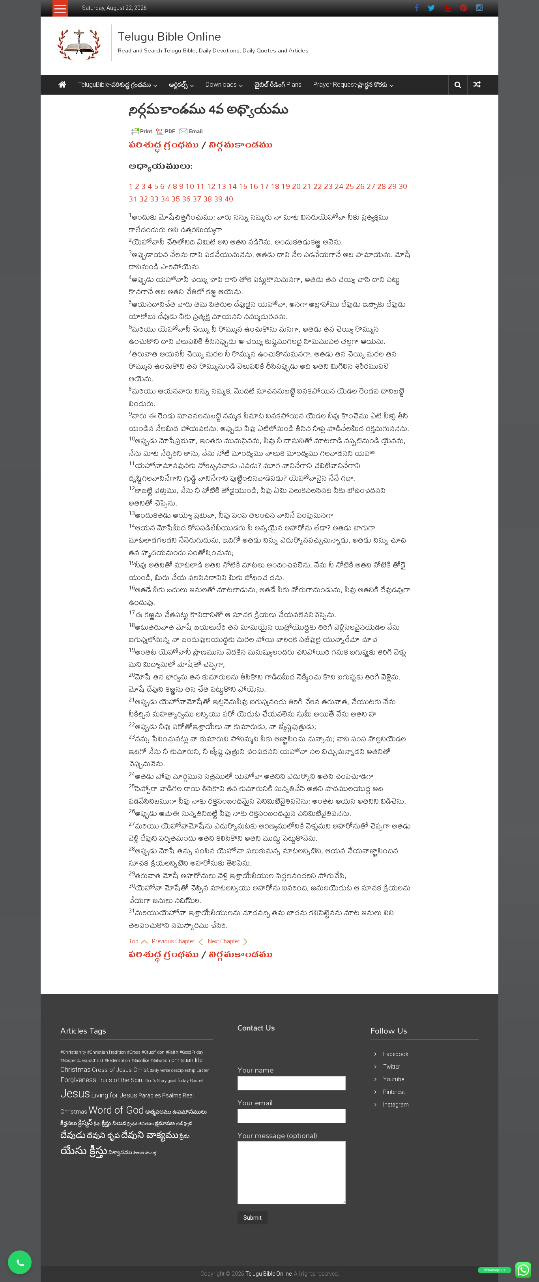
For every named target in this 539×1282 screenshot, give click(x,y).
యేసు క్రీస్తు (83, 1150)
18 (275, 186)
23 (328, 186)
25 (349, 186)
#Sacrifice (140, 1060)
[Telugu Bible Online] (62, 85)
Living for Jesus (114, 1095)
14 (232, 186)
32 (143, 198)
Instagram (396, 1104)
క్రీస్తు (97, 1123)
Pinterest (394, 1092)
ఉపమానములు (189, 1111)
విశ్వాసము (120, 1152)
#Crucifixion (153, 1052)
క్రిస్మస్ (85, 1123)
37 (197, 198)
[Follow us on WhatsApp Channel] (20, 1262)
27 (371, 186)
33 (154, 198)
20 (296, 186)
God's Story (156, 1080)
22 (317, 186)
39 (218, 198)
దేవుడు (73, 1135)
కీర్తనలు (68, 1123)
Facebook (395, 1054)
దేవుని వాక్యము (149, 1134)
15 (243, 186)
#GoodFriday (191, 1052)
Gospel (196, 1080)
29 (392, 186)
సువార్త (150, 1152)
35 (175, 198)
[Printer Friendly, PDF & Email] (167, 131)
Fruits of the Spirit (120, 1080)
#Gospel (68, 1060)
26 (360, 186)
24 (339, 186)
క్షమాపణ (165, 1123)
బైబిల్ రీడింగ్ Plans (278, 84)
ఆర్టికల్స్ (178, 84)
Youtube (393, 1079)
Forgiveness (78, 1080)
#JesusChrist (90, 1060)
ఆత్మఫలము (158, 1111)
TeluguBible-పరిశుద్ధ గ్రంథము (114, 84)
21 (307, 186)
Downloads (221, 84)
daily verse (160, 1070)
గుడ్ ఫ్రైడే (184, 1123)
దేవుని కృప (103, 1135)
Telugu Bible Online (169, 36)
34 (165, 198)
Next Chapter (224, 941)
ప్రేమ (184, 1136)
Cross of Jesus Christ (120, 1069)
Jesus (75, 1093)
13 (221, 186)
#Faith (172, 1052)
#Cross (133, 1052)
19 (285, 186)
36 (186, 198)
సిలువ (138, 1152)
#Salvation (160, 1060)
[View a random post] (477, 84)
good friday (178, 1080)
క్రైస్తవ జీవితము (140, 1123)
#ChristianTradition (106, 1052)
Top (134, 941)
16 (253, 186)
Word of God (116, 1110)
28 (381, 186)
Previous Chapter (174, 941)
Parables (149, 1095)
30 (403, 186)
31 (133, 198)
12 (211, 186)
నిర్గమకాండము (241, 145)
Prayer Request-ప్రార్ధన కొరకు (350, 84)
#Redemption (117, 1060)
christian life (186, 1060)
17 (264, 186)
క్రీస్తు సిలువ (114, 1123)
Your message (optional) (277, 1135)
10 (189, 186)
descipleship (183, 1070)
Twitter (391, 1067)
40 (229, 198)
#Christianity (73, 1052)
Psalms (172, 1095)
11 (200, 186)
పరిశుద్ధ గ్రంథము (164, 145)
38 (207, 198)
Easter (203, 1070)
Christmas (75, 1069)
